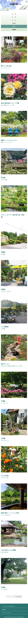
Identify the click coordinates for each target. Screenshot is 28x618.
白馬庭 (3, 587)
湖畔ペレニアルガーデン (9, 140)
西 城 (14, 13)
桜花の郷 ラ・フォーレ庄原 (10, 513)
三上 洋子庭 (5, 476)
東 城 (14, 17)
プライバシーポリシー (6, 612)
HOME (1, 10)
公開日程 (14, 29)
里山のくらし (5, 364)
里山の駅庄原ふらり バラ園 (10, 103)
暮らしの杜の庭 (6, 66)
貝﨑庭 (3, 252)
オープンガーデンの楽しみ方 (8, 606)
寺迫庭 (3, 177)
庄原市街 (14, 26)
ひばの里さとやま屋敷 (8, 550)
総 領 (14, 20)
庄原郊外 (14, 23)
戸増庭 (3, 401)
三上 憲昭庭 (5, 327)
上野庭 (3, 438)
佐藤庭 (3, 289)
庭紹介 (4, 10)
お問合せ (4, 609)
